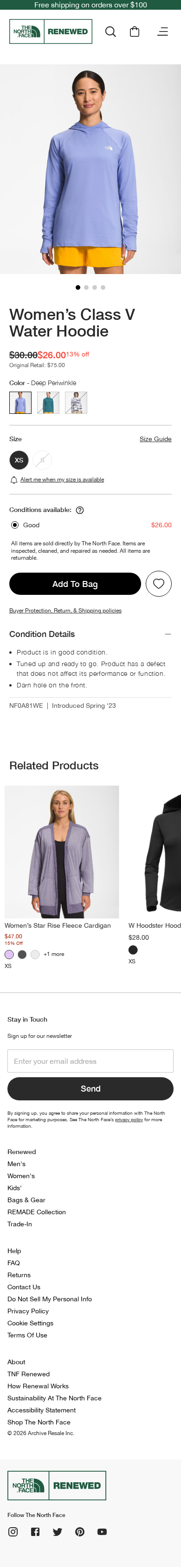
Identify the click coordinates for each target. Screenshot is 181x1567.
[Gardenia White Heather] (35, 954)
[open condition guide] (79, 510)
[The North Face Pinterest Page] (79, 1531)
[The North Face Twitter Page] (57, 1531)
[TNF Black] (22, 954)
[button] (78, 287)
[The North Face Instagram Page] (13, 1531)
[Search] (110, 31)
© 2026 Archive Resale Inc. (40, 1433)
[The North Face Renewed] (50, 31)
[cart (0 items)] (134, 31)
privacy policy (129, 1119)
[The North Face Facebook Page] (35, 1531)
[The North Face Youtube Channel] (102, 1531)
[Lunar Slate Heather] (9, 954)
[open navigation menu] (162, 31)
